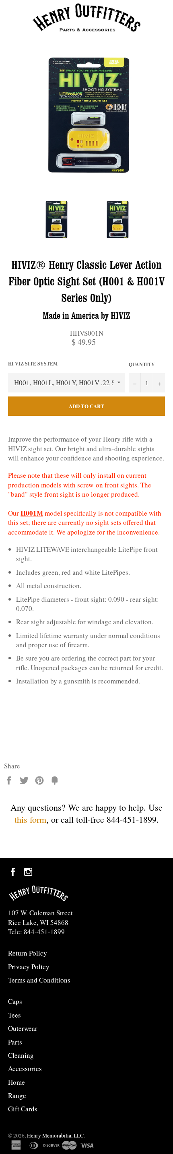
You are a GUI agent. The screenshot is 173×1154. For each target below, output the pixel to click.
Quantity (142, 364)
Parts (15, 1042)
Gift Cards (22, 1108)
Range (17, 1095)
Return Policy (27, 953)
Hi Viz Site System (33, 364)
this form (30, 819)
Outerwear (22, 1028)
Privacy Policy (28, 966)
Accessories (25, 1068)
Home (16, 1082)
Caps (15, 1001)
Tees (14, 1015)
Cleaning (21, 1055)
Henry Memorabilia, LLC (55, 1135)
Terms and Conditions (39, 980)
